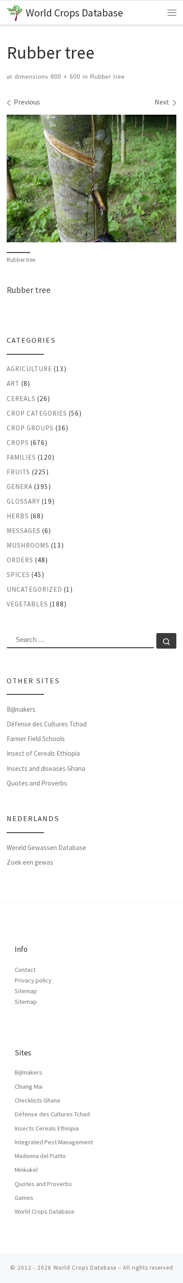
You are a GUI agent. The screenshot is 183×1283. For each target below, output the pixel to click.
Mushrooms (28, 545)
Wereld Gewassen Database (46, 847)
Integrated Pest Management (54, 1142)
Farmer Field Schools (36, 738)
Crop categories (37, 413)
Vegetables (27, 604)
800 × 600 (64, 76)
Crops (18, 442)
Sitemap (26, 991)
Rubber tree (106, 76)
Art (13, 383)
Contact (25, 970)
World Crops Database (45, 1211)
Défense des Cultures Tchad (47, 724)
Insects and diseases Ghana (46, 768)
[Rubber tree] (91, 178)
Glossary (23, 501)
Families (21, 457)
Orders (20, 560)
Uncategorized (34, 589)
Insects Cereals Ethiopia (47, 1128)
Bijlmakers (21, 709)
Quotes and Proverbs (37, 783)
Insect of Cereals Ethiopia (43, 753)
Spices (18, 574)
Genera (19, 486)
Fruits (18, 472)
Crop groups (30, 428)
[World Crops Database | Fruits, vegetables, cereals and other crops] (15, 12)
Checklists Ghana (37, 1100)
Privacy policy (33, 980)
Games (24, 1198)
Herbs (18, 516)
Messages (23, 530)
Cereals (21, 398)
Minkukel (26, 1170)
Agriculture (29, 369)
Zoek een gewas (30, 862)
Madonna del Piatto (40, 1156)
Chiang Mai (29, 1087)
